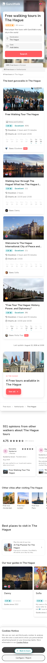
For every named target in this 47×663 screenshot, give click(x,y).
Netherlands (19, 407)
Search (23, 54)
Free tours (7, 407)
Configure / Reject (23, 658)
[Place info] (41, 25)
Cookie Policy (22, 642)
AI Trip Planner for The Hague (24, 546)
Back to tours (25, 651)
